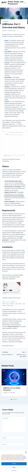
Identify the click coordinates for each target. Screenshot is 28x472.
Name (5, 437)
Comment (6, 418)
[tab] (11, 399)
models (14, 313)
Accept (14, 463)
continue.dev (15, 107)
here (20, 321)
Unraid (22, 254)
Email (5, 444)
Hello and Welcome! (7, 353)
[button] (26, 452)
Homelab (6, 21)
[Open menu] (25, 3)
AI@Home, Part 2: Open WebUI (21, 354)
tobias (5, 30)
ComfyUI (7, 62)
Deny (14, 467)
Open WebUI (8, 51)
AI (2, 21)
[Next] (24, 383)
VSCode (6, 101)
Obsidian (7, 86)
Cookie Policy (14, 470)
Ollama (6, 40)
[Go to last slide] (4, 383)
